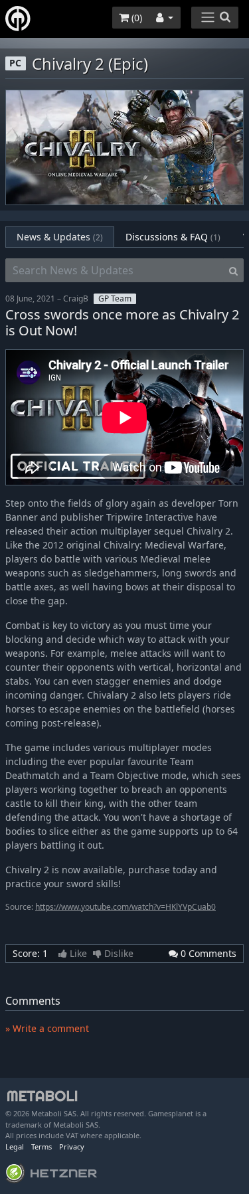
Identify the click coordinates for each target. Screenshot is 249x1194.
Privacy (71, 1146)
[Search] (233, 270)
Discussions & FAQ (172, 236)
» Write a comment (47, 1028)
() (135, 17)
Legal (14, 1146)
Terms (41, 1146)
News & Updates (60, 236)
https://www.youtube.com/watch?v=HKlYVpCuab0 (125, 907)
